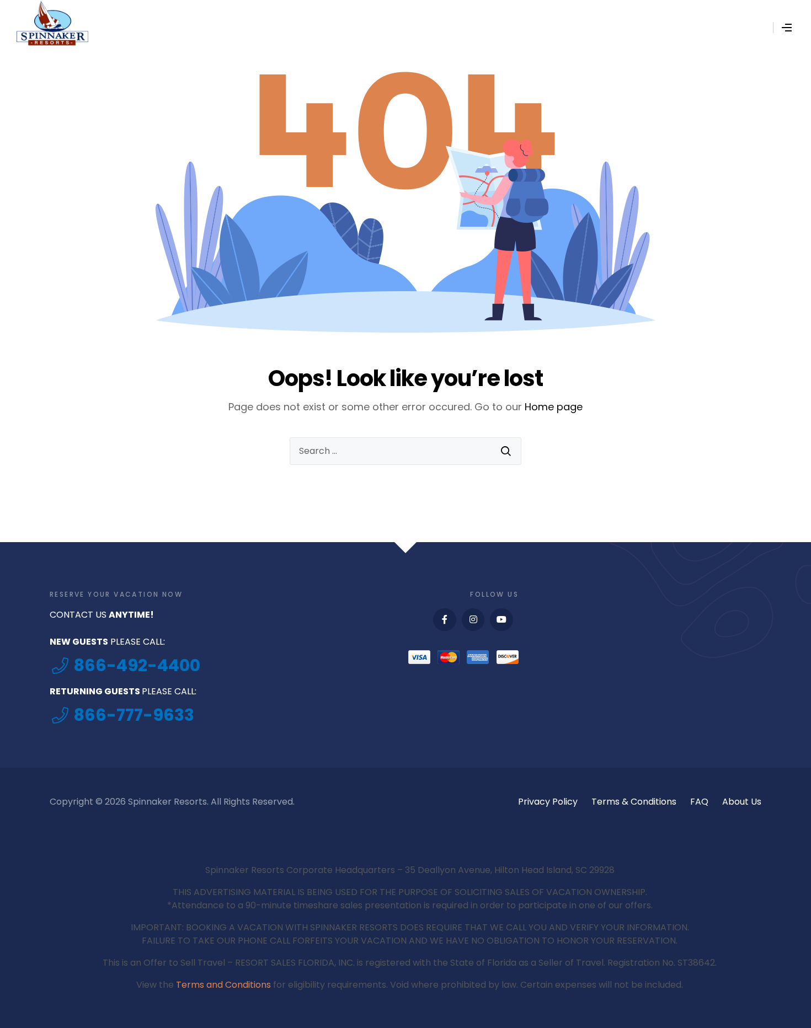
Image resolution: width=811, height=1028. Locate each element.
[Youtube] (501, 619)
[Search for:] (405, 451)
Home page (554, 407)
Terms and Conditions (223, 984)
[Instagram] (473, 619)
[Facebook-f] (444, 619)
